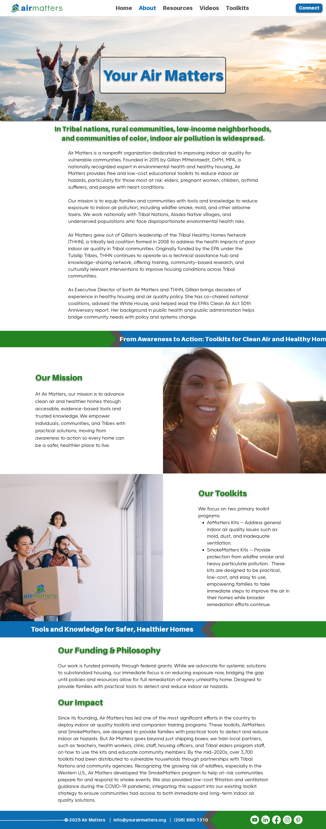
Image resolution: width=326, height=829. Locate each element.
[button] (177, 8)
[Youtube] (254, 819)
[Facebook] (276, 819)
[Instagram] (287, 819)
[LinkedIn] (265, 819)
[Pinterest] (298, 819)
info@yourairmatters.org (140, 820)
